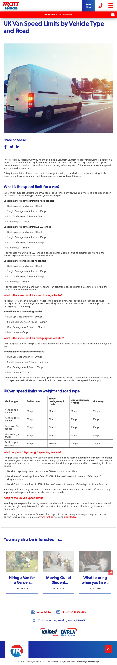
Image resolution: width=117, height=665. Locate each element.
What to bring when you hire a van (95, 553)
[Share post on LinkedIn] (18, 147)
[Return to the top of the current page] (108, 649)
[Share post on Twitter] (11, 147)
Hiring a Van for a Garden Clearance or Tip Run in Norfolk (21, 555)
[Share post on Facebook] (5, 147)
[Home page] (11, 9)
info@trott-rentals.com (74, 611)
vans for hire (46, 516)
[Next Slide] (110, 572)
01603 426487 (44, 611)
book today (70, 516)
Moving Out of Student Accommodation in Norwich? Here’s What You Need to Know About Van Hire (58, 556)
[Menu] (115, 3)
